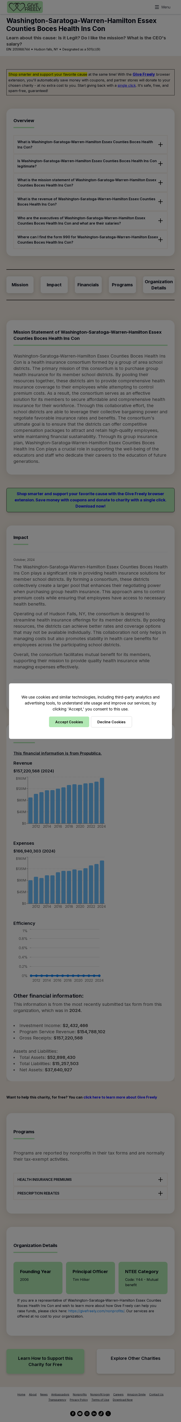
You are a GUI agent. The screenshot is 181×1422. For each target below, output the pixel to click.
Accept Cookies (69, 722)
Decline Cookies (111, 722)
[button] (90, 711)
